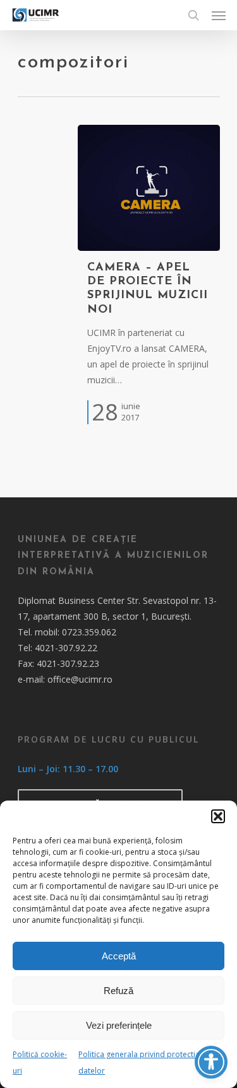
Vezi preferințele (119, 1025)
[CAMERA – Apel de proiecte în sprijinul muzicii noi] (149, 188)
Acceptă (119, 956)
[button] (218, 816)
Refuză (118, 990)
